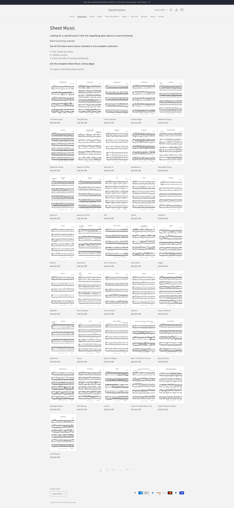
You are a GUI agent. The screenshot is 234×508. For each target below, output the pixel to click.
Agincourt (53, 215)
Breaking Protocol (56, 406)
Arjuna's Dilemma (164, 311)
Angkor (160, 263)
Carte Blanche (55, 454)
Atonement (54, 358)
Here (91, 63)
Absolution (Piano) (56, 167)
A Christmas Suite (56, 119)
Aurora (79, 358)
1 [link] (100, 469)
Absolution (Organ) (165, 119)
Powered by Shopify (70, 502)
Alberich (53, 263)
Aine (105, 215)
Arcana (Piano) (109, 311)
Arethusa (134, 311)
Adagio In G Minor (83, 167)
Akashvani (161, 215)
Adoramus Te (108, 167)
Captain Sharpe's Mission (167, 406)
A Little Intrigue (136, 119)
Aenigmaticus (136, 167)
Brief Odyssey (82, 406)
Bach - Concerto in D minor (141, 358)
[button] (125, 16)
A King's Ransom (110, 119)
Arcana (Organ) (82, 311)
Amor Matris (135, 263)
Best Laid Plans (163, 358)
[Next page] (133, 469)
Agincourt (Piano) (83, 215)
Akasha (133, 215)
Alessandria (81, 263)
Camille (106, 406)
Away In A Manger (110, 358)
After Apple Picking (164, 167)
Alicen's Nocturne (110, 263)
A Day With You (82, 119)
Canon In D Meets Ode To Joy (141, 406)
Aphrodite (53, 311)
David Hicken (59, 502)
